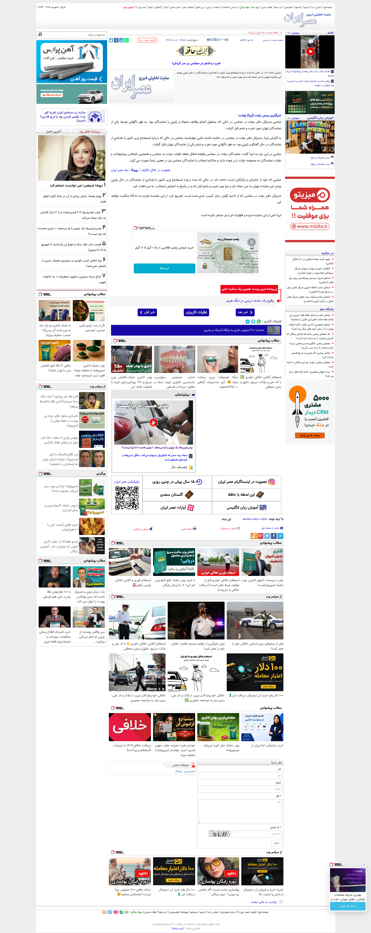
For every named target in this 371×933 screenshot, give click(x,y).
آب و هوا (278, 7)
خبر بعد (243, 312)
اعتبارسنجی (189, 771)
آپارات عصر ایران (173, 508)
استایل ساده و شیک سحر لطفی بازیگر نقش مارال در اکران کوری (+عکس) (310, 299)
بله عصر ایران (119, 170)
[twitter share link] (111, 40)
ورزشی (209, 7)
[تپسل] (135, 228)
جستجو (298, 7)
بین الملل (200, 7)
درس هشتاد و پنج (321, 158)
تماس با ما (316, 7)
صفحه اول (327, 7)
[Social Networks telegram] (247, 321)
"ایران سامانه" (178, 928)
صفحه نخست (277, 40)
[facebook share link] (116, 40)
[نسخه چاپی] (208, 39)
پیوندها (184, 912)
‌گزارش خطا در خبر (147, 40)
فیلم (150, 7)
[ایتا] (254, 536)
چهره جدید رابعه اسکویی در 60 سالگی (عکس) (312, 261)
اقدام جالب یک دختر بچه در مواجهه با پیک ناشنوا (310, 74)
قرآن (165, 7)
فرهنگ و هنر (187, 7)
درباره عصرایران (228, 912)
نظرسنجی (288, 7)
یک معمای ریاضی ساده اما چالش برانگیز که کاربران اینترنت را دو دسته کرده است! (310, 336)
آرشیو (306, 7)
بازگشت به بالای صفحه (264, 902)
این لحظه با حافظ (241, 495)
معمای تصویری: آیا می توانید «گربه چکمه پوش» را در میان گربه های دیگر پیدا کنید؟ (311, 327)
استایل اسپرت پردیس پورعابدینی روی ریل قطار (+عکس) (311, 280)
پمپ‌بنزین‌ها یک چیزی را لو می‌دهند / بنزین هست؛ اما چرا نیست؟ (157, 448)
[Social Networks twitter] (253, 321)
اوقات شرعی (267, 7)
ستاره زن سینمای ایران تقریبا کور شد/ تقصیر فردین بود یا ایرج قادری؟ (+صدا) (62, 117)
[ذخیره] (214, 40)
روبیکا (134, 170)
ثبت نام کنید (348, 906)
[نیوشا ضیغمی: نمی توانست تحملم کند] (72, 158)
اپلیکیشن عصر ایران (126, 481)
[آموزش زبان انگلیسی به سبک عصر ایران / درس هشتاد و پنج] (310, 137)
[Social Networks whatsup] (259, 321)
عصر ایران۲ (243, 912)
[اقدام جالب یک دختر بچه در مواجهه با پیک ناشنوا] (310, 51)
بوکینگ (178, 771)
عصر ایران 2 (141, 7)
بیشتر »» (293, 32)
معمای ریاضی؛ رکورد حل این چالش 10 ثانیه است (310, 364)
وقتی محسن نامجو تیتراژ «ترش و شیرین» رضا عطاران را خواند (310, 83)
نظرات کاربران (196, 312)
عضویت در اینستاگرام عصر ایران (242, 482)
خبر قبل (149, 312)
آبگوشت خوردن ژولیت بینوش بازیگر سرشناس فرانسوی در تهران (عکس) (314, 271)
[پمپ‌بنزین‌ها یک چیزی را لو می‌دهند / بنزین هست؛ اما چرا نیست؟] (153, 422)
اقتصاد (225, 7)
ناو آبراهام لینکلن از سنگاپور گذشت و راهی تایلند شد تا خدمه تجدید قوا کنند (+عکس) (237, 33)
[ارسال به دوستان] (211, 39)
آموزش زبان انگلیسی (242, 508)
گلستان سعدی (171, 495)
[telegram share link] (121, 40)
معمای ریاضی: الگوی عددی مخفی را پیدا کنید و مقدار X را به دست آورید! (311, 346)
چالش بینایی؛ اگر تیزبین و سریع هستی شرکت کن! (312, 355)
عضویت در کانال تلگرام (156, 170)
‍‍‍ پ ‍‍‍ (223, 39)
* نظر (278, 796)
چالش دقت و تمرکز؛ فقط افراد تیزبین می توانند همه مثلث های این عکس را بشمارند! (311, 317)
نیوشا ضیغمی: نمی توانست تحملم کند (76, 185)
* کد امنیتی (275, 827)
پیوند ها (255, 7)
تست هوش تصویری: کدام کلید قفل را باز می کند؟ (311, 374)
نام (279, 769)
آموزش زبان (128, 7)
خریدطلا (164, 268)
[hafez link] (196, 51)
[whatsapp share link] (126, 40)
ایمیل (278, 783)
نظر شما (276, 762)
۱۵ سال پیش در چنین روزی (173, 482)
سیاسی (234, 7)
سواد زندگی (244, 7)
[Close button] (364, 864)
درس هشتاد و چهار (320, 164)
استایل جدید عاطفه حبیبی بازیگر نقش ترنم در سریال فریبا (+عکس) (310, 290)
